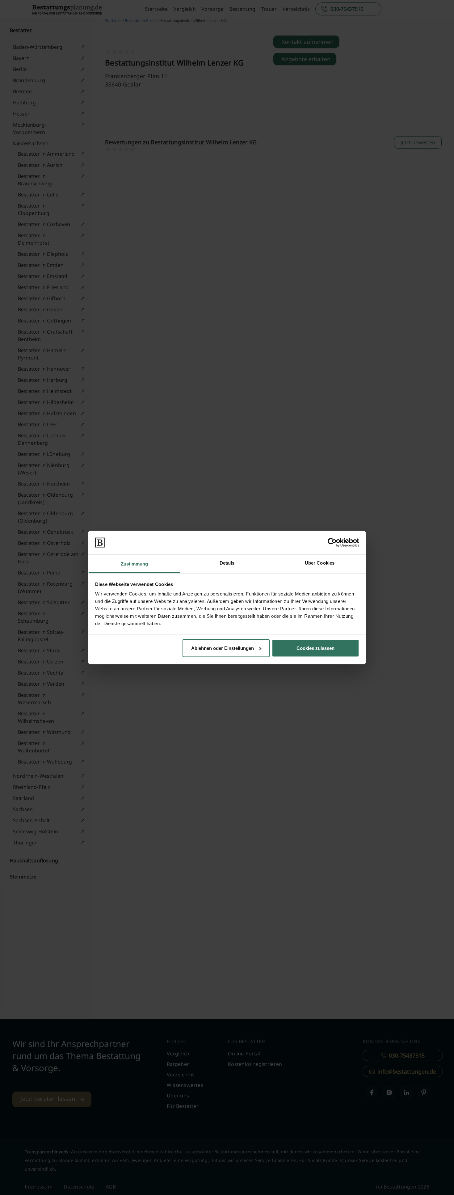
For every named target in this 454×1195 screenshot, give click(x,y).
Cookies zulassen (315, 647)
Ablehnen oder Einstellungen (222, 647)
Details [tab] (227, 563)
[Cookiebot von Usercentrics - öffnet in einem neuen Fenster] (332, 542)
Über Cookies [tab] (319, 563)
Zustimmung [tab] (134, 563)
